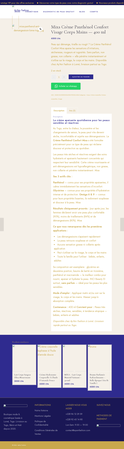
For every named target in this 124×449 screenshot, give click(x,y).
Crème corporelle (96, 95)
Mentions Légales (43, 416)
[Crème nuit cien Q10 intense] (122, 224)
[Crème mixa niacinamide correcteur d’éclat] (2, 224)
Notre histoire (41, 410)
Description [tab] (59, 110)
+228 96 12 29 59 (74, 414)
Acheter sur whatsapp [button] (68, 86)
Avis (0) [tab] (72, 110)
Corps (88, 95)
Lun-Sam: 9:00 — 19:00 (77, 424)
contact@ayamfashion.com (78, 430)
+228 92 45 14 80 (74, 419)
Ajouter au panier (81, 77)
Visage (60, 99)
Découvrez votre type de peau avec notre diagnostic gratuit (61, 3)
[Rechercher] (104, 10)
